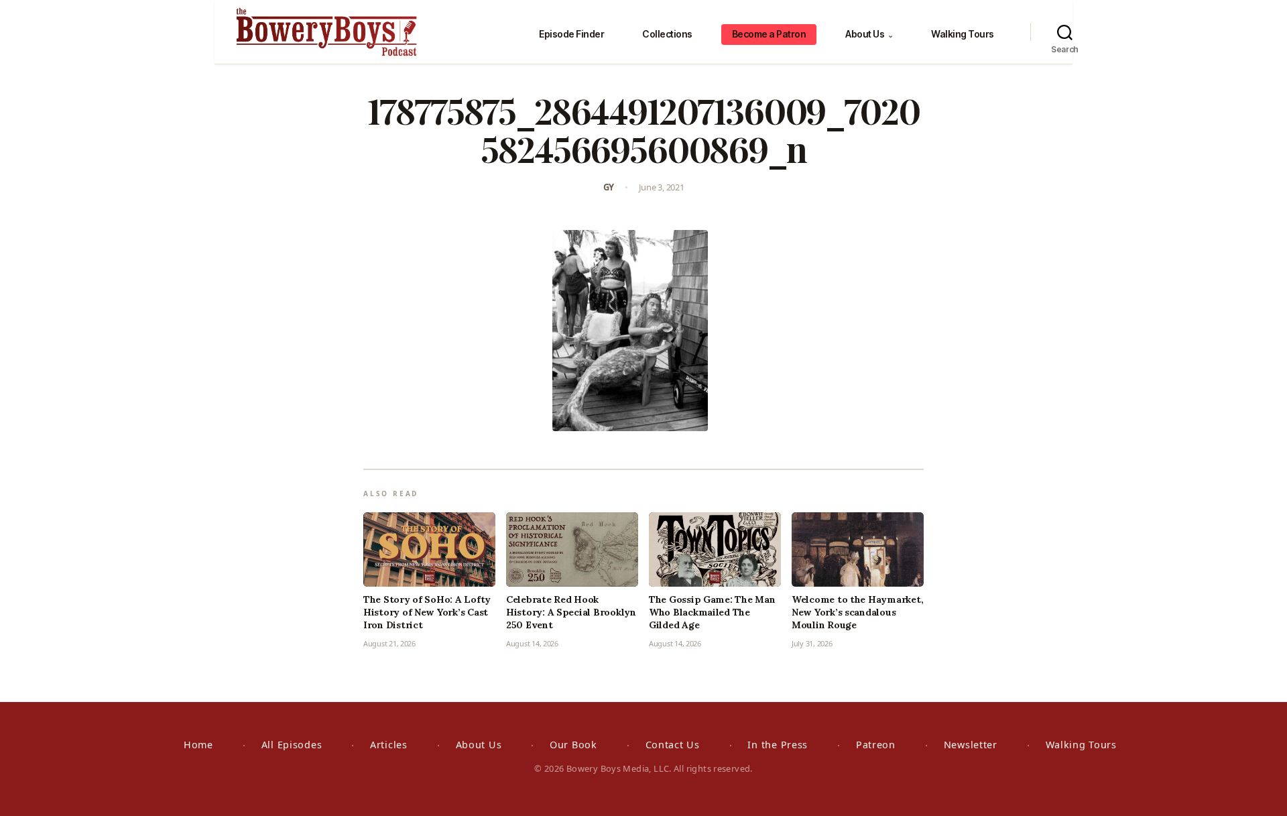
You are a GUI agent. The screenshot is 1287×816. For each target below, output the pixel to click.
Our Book (573, 744)
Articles (389, 744)
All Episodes (291, 744)
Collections (667, 34)
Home (198, 744)
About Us (869, 34)
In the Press (777, 744)
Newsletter (970, 744)
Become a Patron (769, 34)
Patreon (876, 744)
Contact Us (673, 744)
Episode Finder (571, 34)
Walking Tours (962, 34)
